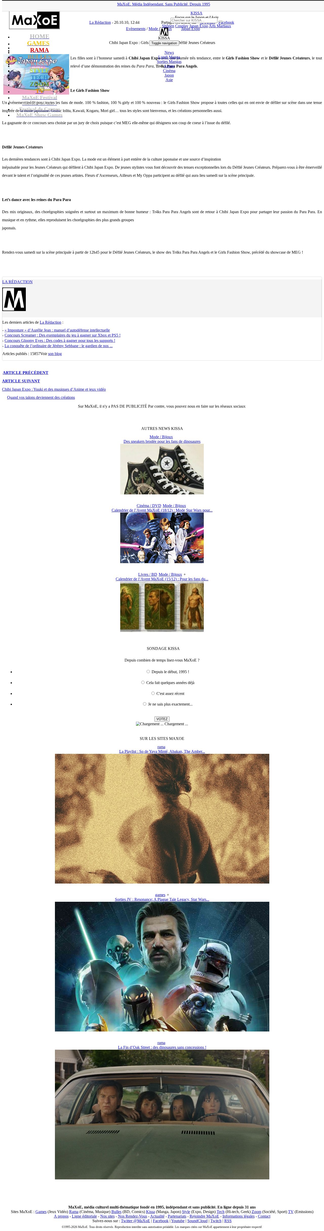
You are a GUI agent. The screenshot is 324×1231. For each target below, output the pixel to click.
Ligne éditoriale (84, 1216)
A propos (61, 1216)
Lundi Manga (169, 57)
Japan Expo (198, 26)
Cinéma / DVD (149, 505)
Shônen (168, 26)
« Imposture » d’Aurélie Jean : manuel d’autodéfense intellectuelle (57, 330)
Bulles (116, 1212)
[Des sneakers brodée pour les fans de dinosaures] (162, 493)
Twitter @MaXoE (135, 1221)
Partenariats (177, 1216)
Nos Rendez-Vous (132, 1216)
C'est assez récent (170, 693)
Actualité (157, 1216)
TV (291, 1212)
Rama (73, 1212)
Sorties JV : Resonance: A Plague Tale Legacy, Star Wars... (162, 899)
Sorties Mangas (169, 61)
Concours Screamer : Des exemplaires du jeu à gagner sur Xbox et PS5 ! (62, 335)
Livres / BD (147, 574)
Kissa (150, 1212)
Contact (264, 1216)
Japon (169, 75)
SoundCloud (197, 1221)
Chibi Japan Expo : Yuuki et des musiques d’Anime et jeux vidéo (54, 389)
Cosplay (181, 26)
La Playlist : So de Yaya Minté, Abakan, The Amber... (162, 751)
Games (41, 1212)
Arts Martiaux (220, 26)
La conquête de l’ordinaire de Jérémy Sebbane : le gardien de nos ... (59, 346)
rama (161, 747)
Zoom (256, 1212)
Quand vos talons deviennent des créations (41, 397)
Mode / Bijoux (161, 437)
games (160, 895)
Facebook (161, 1221)
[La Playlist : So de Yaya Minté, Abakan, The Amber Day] (162, 882)
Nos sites (107, 1216)
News (169, 52)
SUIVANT (21, 381)
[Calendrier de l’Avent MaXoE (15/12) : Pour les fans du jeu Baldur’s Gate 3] (162, 630)
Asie (169, 80)
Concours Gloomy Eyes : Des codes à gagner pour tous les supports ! (60, 340)
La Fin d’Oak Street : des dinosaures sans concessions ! (162, 1047)
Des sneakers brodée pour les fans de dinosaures (162, 441)
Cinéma (169, 71)
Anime (169, 66)
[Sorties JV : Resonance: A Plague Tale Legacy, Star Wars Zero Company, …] (162, 1030)
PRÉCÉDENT (25, 372)
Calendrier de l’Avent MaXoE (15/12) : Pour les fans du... (162, 579)
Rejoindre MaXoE (204, 1216)
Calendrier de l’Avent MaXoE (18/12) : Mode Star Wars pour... (162, 510)
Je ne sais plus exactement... (170, 704)
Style (186, 1212)
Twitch (215, 1221)
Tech (221, 1212)
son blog (55, 353)
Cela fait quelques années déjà (170, 682)
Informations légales (238, 1216)
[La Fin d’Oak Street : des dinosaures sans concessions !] (162, 1178)
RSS (228, 1221)
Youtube (178, 1221)
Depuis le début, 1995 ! (170, 672)
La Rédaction (17, 282)
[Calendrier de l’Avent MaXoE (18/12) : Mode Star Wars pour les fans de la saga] (162, 562)
